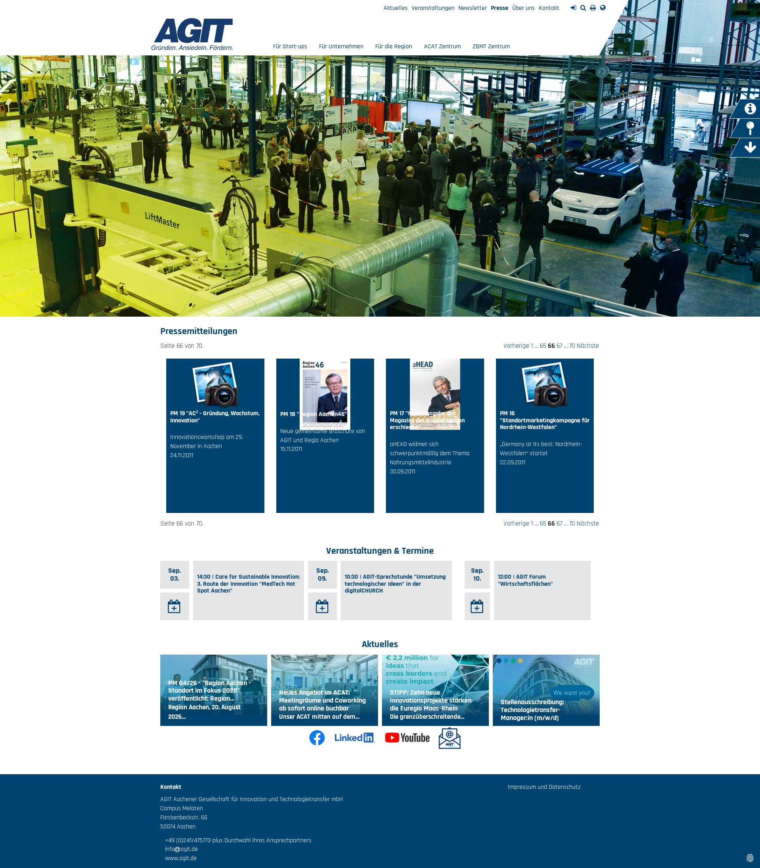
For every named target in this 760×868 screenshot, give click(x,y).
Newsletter (472, 8)
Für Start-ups (290, 46)
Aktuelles (396, 8)
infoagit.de (179, 849)
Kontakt (549, 8)
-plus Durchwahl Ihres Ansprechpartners (261, 840)
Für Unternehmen (341, 46)
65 (543, 346)
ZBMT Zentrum (491, 46)
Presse (499, 8)
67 (559, 346)
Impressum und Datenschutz (544, 787)
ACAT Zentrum (442, 46)
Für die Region (393, 46)
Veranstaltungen (433, 8)
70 (572, 346)
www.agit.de (178, 858)
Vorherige (516, 346)
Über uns (523, 8)
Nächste (588, 346)
